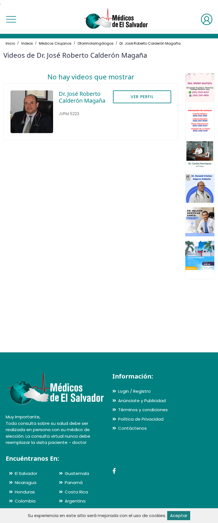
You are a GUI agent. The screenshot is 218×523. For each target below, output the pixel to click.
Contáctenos (132, 428)
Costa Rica (76, 492)
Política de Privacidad (141, 419)
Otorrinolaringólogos (95, 43)
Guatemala (77, 473)
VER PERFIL (142, 97)
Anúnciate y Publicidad (142, 401)
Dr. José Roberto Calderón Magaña (150, 43)
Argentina (75, 501)
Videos (27, 43)
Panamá (74, 482)
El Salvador (26, 473)
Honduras (25, 492)
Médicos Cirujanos (55, 43)
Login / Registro (134, 391)
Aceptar (178, 515)
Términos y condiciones (143, 410)
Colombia (25, 501)
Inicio (10, 43)
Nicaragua (25, 482)
